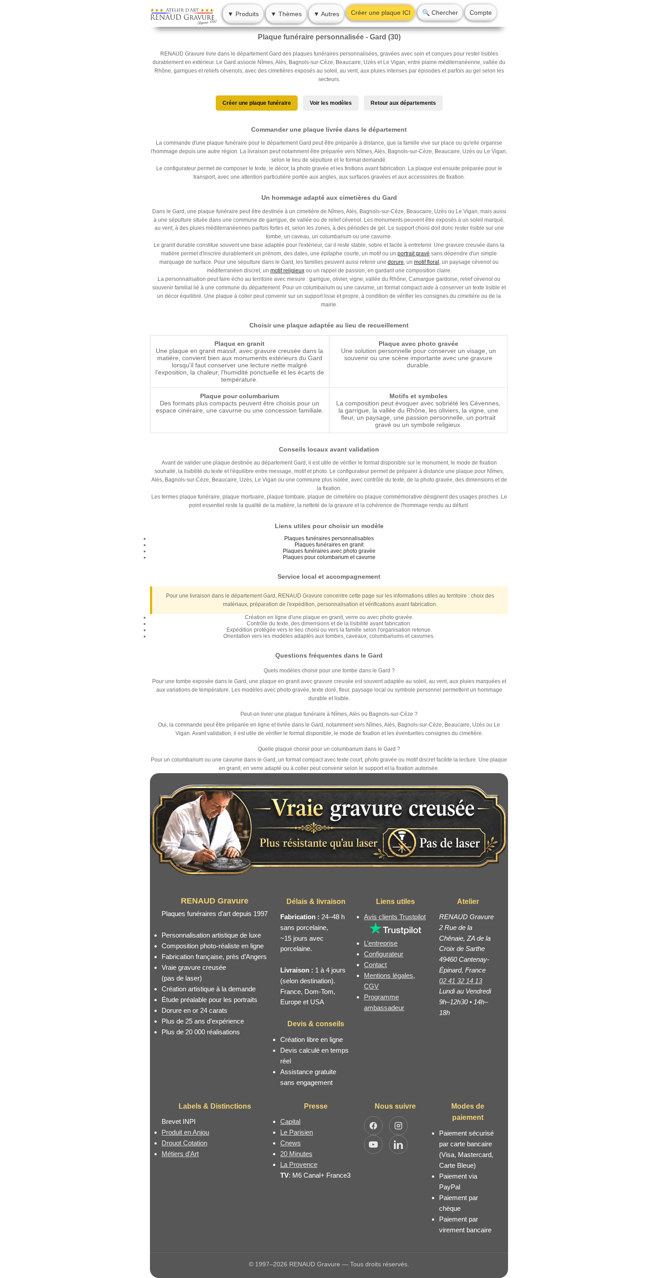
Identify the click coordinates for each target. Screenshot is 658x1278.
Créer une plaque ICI (380, 12)
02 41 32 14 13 (460, 981)
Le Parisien (296, 1132)
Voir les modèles (331, 103)
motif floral (426, 262)
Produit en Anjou (185, 1132)
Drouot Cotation (184, 1143)
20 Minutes (296, 1154)
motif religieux (287, 270)
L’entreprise (380, 943)
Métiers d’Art (180, 1154)
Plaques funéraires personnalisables (329, 538)
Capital (290, 1121)
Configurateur (383, 954)
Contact (375, 964)
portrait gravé (413, 253)
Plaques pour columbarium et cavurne (329, 557)
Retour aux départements (403, 103)
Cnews (290, 1143)
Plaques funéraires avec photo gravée (329, 551)
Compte (481, 12)
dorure (396, 262)
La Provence (298, 1164)
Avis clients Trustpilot (395, 917)
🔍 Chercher (440, 12)
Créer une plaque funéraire (256, 103)
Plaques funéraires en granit (329, 545)
